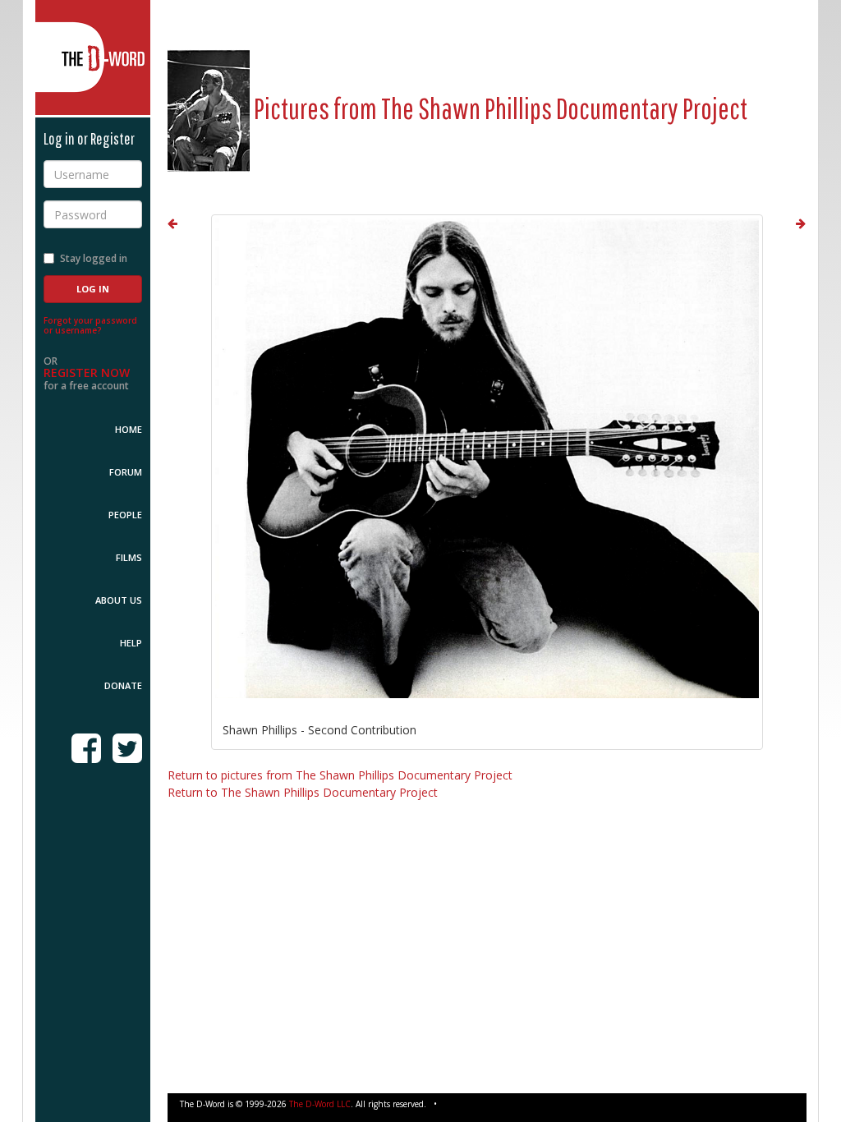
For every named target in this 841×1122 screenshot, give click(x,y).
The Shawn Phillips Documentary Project (564, 108)
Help (131, 643)
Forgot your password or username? (90, 325)
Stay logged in (93, 258)
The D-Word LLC (320, 1104)
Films (129, 557)
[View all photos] (209, 108)
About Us (118, 600)
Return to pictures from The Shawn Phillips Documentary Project (340, 775)
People (125, 514)
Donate (123, 685)
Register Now (87, 372)
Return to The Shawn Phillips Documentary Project (303, 792)
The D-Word (92, 57)
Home (128, 429)
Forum (125, 472)
